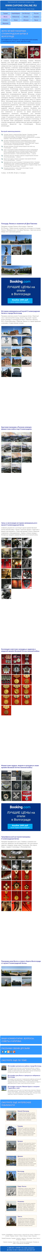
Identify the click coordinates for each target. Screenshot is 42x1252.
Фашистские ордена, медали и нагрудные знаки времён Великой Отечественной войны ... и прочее (20, 159)
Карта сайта (16, 1242)
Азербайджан (16, 13)
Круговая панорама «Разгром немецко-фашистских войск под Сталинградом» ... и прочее (19, 147)
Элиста (24, 1239)
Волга (5, 17)
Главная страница (7, 1242)
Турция (5, 13)
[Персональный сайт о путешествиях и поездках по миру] (21, 5)
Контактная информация (26, 1242)
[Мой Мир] (11, 1052)
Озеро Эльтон (36, 1238)
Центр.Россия (25, 1234)
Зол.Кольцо (26, 13)
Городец (13, 1238)
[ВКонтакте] (3, 1052)
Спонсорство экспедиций (23, 1243)
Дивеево (24, 1238)
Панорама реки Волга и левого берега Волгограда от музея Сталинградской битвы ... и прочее (18, 168)
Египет (5, 20)
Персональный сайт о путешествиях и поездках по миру (21, 2)
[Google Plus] (14, 1052)
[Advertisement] (21, 197)
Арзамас (18, 1238)
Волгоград (29, 1238)
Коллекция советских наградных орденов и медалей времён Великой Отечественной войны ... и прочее (21, 156)
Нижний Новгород (6, 1238)
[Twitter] (5, 1052)
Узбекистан (15, 17)
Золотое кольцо (17, 1234)
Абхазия (26, 20)
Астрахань (18, 1239)
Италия (26, 17)
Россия (36, 13)
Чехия (16, 20)
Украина (36, 17)
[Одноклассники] (8, 1052)
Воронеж (5, 23)
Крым (36, 20)
